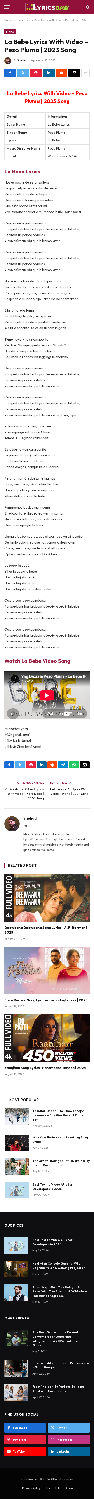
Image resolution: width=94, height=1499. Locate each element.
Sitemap (70, 1488)
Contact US (52, 1488)
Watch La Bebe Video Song (37, 660)
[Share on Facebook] (10, 73)
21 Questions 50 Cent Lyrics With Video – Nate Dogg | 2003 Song (24, 793)
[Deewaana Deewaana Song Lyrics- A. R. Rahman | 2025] (47, 898)
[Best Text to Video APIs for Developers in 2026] (17, 1190)
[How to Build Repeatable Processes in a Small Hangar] (16, 1368)
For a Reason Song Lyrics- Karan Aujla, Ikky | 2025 (45, 1000)
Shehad (21, 60)
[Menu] (7, 7)
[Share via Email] (74, 73)
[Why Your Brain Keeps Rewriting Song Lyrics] (17, 1143)
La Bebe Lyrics (22, 171)
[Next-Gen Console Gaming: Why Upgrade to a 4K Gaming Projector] (16, 1269)
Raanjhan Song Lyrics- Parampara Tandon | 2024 (45, 1067)
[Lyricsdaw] (46, 7)
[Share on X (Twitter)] (23, 73)
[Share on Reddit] (62, 73)
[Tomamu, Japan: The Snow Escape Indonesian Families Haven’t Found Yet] (17, 1116)
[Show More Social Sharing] (85, 73)
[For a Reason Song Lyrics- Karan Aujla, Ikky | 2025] (47, 970)
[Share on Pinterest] (36, 73)
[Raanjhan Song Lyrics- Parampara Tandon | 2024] (47, 1038)
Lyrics (10, 31)
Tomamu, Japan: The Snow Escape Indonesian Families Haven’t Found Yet (58, 1115)
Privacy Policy (31, 1488)
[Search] (87, 7)
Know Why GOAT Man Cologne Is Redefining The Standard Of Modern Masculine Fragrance (59, 1291)
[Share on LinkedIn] (49, 73)
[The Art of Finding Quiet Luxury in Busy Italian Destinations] (17, 1166)
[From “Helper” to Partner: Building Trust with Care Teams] (16, 1392)
